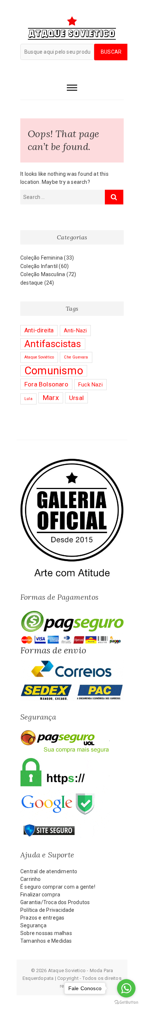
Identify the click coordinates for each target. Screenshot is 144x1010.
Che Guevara (76, 357)
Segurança (33, 925)
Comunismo (53, 370)
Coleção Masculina (42, 274)
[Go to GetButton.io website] (126, 1002)
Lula (28, 398)
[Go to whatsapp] (126, 988)
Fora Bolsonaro (46, 384)
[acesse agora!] (72, 462)
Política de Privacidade (47, 910)
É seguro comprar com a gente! (57, 887)
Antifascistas (52, 343)
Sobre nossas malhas (46, 933)
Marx (50, 397)
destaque (31, 283)
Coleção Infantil (39, 266)
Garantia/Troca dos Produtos (55, 902)
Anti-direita (39, 330)
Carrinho (30, 879)
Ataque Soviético (39, 357)
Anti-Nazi (75, 330)
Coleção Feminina (41, 258)
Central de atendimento (48, 871)
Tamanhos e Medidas (46, 941)
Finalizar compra (40, 894)
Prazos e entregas (42, 918)
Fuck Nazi (90, 384)
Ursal (76, 397)
